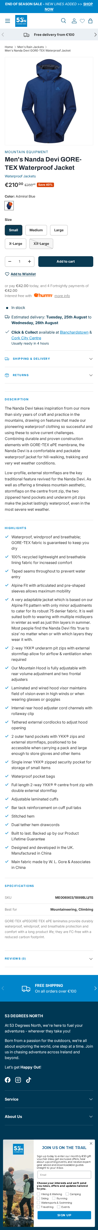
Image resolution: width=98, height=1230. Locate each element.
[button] (90, 21)
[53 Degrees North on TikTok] (28, 1080)
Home (9, 47)
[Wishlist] (82, 21)
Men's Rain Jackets (30, 47)
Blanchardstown (74, 332)
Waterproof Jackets (20, 176)
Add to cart (66, 261)
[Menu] (7, 21)
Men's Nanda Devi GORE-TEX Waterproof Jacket (38, 50)
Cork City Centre (26, 338)
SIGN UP (64, 1215)
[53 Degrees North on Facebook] (7, 1080)
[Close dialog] (91, 1143)
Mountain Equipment (26, 152)
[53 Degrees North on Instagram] (18, 1080)
